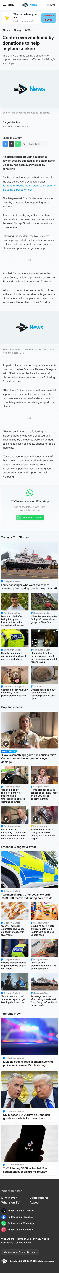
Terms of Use (24, 1238)
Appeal (34, 1202)
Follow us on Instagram (21, 1229)
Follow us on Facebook (20, 1217)
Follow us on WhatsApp (21, 1223)
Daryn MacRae (11, 122)
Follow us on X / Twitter (21, 1210)
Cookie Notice (23, 1242)
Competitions (39, 1197)
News (6, 30)
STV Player (9, 1197)
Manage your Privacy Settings (20, 1252)
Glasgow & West (24, 30)
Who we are (7, 1238)
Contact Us (7, 1242)
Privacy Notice (41, 1238)
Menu (11, 4)
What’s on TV (10, 1202)
